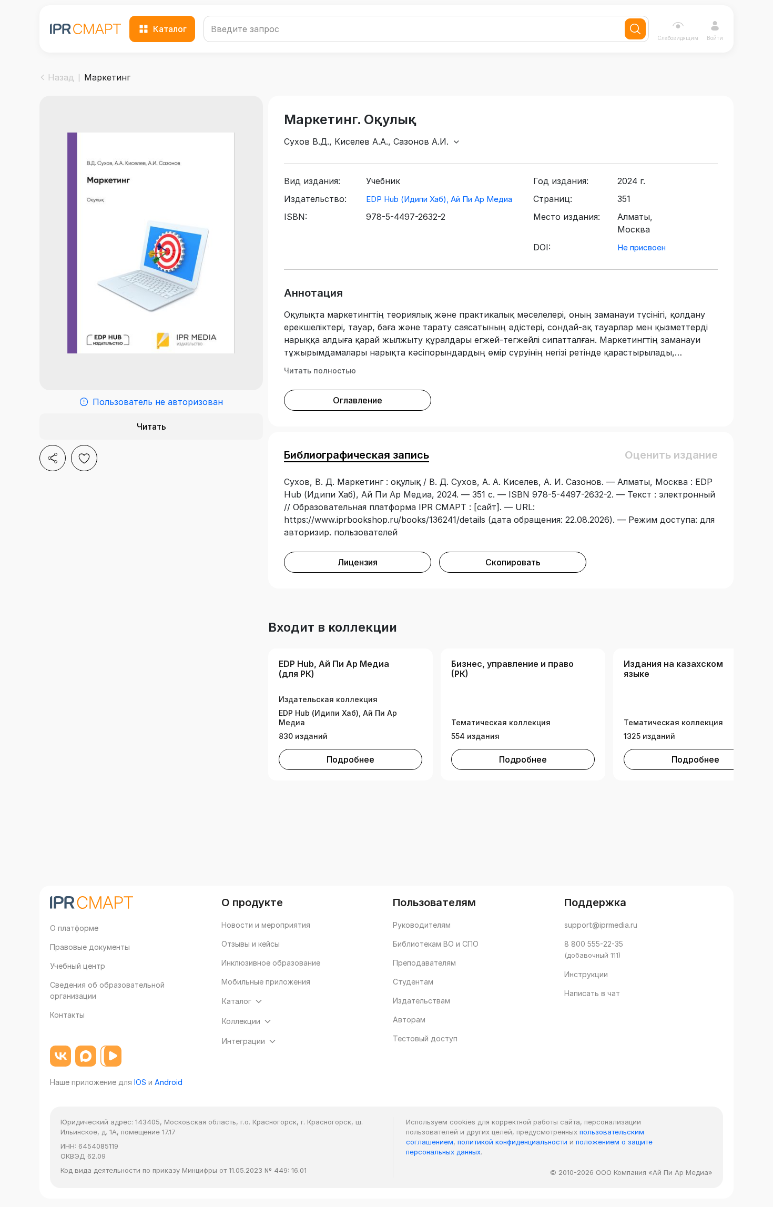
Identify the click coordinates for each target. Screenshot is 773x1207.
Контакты (67, 1014)
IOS (140, 1082)
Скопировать (513, 562)
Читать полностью (320, 370)
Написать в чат (592, 993)
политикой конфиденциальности (512, 1142)
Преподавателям (424, 962)
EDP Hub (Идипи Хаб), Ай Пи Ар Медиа (439, 199)
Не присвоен (641, 247)
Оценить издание (671, 455)
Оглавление (357, 400)
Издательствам (421, 1000)
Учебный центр (77, 965)
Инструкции (586, 974)
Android (168, 1082)
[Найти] (635, 28)
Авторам (409, 1019)
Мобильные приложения (265, 981)
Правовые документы (90, 946)
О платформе (74, 928)
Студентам (413, 981)
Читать (151, 426)
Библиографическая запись (356, 455)
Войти (715, 38)
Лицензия (358, 562)
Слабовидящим (677, 38)
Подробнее (350, 759)
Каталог (170, 29)
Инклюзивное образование (270, 962)
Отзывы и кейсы (250, 943)
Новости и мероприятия (265, 924)
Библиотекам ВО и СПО (436, 943)
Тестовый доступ (425, 1038)
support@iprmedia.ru (600, 924)
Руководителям (422, 924)
